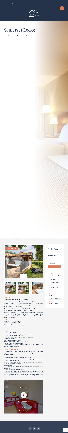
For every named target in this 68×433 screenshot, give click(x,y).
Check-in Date (52, 255)
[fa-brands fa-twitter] (13, 3)
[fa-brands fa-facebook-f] (12, 3)
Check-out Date (53, 260)
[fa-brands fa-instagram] (15, 3)
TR (62, 4)
